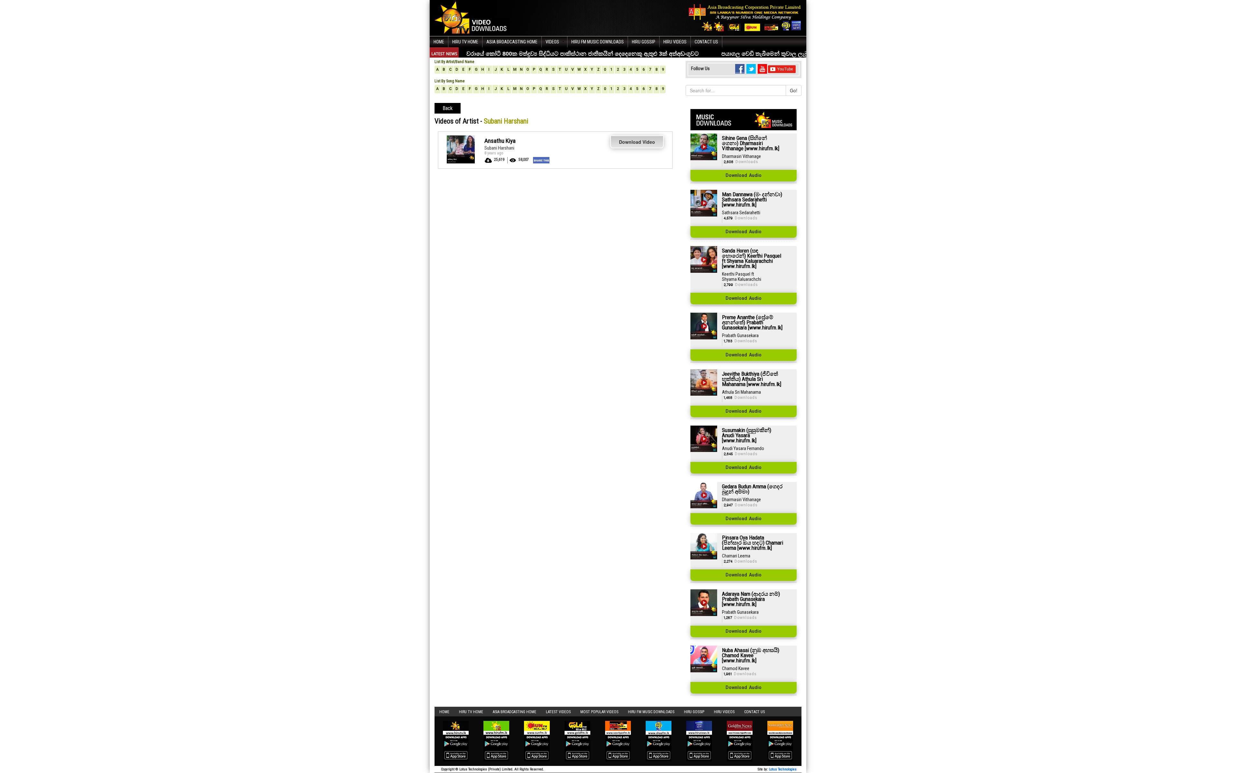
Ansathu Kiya (500, 140)
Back (448, 108)
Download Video (637, 142)
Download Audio (744, 175)
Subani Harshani (499, 148)
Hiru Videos (675, 41)
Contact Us (706, 41)
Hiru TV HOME (465, 41)
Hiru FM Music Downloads (597, 41)
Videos (552, 41)
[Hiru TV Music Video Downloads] (472, 17)
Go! (793, 90)
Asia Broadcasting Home (512, 41)
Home (439, 41)
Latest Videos (558, 712)
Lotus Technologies (783, 769)
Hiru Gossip (643, 41)
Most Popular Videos (599, 712)
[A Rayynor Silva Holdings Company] (744, 17)
